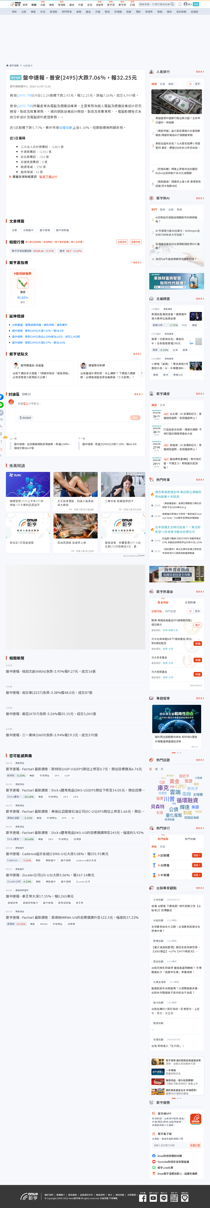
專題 (159, 11)
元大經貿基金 (159, 672)
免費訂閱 (195, 1145)
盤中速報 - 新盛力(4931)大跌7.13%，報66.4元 (109, 444)
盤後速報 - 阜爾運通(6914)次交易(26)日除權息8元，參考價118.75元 (123, 544)
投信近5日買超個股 (22, 542)
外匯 (80, 4)
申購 (197, 644)
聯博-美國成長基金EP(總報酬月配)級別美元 (171, 622)
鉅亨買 (111, 4)
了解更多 (135, 262)
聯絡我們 (100, 1194)
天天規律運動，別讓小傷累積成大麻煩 (75, 503)
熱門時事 (67, 11)
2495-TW (25, 95)
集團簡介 (60, 1194)
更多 (197, 84)
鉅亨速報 (14, 65)
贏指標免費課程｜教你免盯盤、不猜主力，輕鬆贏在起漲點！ (182, 463)
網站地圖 (120, 1194)
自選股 (194, 11)
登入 (190, 4)
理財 (138, 11)
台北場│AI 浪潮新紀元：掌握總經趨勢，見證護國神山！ (183, 416)
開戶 (197, 625)
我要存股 (135, 241)
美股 (51, 4)
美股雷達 (167, 309)
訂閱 (132, 4)
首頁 (25, 4)
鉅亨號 (122, 4)
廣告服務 (72, 1194)
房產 (128, 11)
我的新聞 (181, 11)
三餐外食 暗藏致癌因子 (119, 501)
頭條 (14, 11)
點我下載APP (48, 176)
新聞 (34, 4)
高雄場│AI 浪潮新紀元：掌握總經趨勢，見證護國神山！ (183, 447)
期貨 (107, 11)
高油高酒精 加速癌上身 (71, 542)
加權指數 (66, 127)
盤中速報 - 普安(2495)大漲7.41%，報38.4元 (38, 331)
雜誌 (169, 11)
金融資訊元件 (86, 1194)
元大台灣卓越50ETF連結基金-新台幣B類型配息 (171, 641)
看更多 (136, 354)
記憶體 (164, 855)
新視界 (149, 11)
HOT (166, 414)
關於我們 (49, 1194)
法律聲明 (131, 1194)
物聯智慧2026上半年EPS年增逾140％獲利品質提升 (27, 503)
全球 (89, 4)
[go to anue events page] (180, 4)
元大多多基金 (159, 657)
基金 (71, 4)
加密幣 (99, 4)
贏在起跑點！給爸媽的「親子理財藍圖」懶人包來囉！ (57, 241)
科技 (42, 11)
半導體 (164, 875)
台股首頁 (122, 241)
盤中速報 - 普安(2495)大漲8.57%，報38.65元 (38, 342)
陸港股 (61, 4)
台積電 (164, 865)
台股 (42, 4)
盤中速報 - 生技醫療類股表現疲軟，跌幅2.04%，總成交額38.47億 (42, 446)
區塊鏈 (118, 11)
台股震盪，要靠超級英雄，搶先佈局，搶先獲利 (39, 325)
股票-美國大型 (170, 630)
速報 (78, 11)
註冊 (196, 4)
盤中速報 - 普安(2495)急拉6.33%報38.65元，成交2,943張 (46, 336)
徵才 (110, 1194)
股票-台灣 (168, 648)
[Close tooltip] (28, 449)
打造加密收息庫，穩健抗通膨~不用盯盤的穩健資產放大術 (183, 431)
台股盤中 (28, 65)
